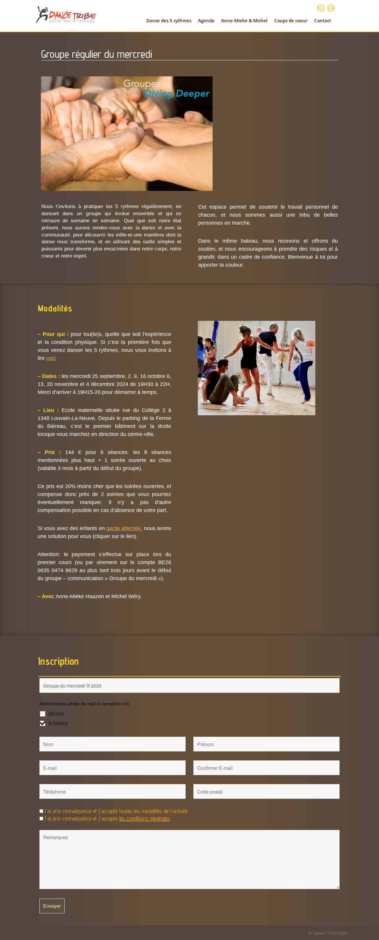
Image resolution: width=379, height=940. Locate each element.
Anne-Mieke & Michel (244, 20)
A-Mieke (58, 723)
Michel (56, 713)
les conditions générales (144, 818)
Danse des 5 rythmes (168, 20)
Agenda (206, 20)
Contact (322, 20)
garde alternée (123, 528)
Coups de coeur (290, 20)
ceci (51, 358)
